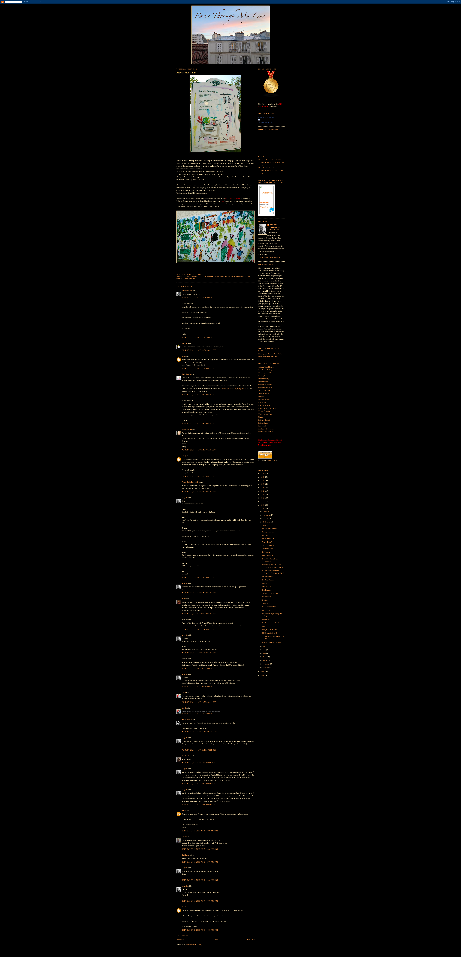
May (264, 653)
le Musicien (266, 552)
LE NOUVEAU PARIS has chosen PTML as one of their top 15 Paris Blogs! (270, 170)
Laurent (184, 837)
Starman (185, 343)
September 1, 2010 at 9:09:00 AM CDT (200, 901)
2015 (263, 491)
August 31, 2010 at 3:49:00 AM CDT (199, 450)
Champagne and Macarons (267, 373)
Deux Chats (266, 619)
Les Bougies (266, 590)
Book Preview (263, 213)
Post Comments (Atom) (194, 944)
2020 (263, 473)
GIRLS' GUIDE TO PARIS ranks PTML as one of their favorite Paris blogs (271, 162)
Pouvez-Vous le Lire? (187, 72)
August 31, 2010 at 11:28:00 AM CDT (199, 702)
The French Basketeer (265, 432)
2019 (263, 477)
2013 (263, 498)
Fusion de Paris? (267, 555)
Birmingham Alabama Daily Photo (270, 354)
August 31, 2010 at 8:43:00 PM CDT (198, 804)
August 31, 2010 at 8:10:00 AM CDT (199, 577)
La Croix (265, 535)
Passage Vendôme (268, 532)
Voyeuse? (265, 603)
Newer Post (180, 940)
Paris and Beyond (264, 420)
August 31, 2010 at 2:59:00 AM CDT (199, 423)
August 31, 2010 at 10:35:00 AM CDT (199, 668)
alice (183, 356)
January (265, 667)
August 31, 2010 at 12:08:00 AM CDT (199, 297)
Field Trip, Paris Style (269, 633)
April (265, 657)
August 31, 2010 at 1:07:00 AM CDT (199, 368)
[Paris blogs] (271, 96)
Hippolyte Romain (205, 276)
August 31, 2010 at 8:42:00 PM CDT (198, 783)
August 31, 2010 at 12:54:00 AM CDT (199, 350)
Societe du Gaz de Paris (270, 593)
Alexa (184, 599)
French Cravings (263, 378)
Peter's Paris (262, 426)
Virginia (185, 497)
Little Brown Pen (264, 399)
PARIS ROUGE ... (265, 202)
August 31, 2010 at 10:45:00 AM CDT (199, 686)
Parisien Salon (263, 423)
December (266, 511)
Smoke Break (266, 586)
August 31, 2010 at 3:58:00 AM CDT (199, 476)
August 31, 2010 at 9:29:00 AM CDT (199, 614)
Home (216, 940)
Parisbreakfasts (187, 429)
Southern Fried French (265, 429)
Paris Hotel (272, 460)
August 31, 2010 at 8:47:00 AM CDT (199, 593)
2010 (263, 508)
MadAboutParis (187, 290)
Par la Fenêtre (267, 610)
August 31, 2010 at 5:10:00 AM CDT (199, 492)
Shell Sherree (186, 374)
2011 (263, 505)
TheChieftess (186, 756)
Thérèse (184, 907)
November (266, 515)
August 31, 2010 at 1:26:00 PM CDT (198, 763)
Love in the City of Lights (267, 408)
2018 (263, 480)
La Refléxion (266, 596)
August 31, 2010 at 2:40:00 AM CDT (199, 394)
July (264, 646)
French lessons (190, 276)
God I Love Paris (264, 390)
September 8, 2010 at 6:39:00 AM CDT (200, 930)
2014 (263, 494)
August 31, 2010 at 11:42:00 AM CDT (199, 732)
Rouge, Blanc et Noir (269, 629)
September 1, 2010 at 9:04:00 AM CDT (200, 880)
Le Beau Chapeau (268, 580)
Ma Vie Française (264, 411)
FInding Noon (263, 376)
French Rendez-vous (265, 387)
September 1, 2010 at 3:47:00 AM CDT (200, 831)
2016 (263, 487)
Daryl (184, 692)
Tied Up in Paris (268, 545)
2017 (263, 484)
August (265, 525)
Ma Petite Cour (267, 576)
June (264, 650)
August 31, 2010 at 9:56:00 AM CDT (199, 653)
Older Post (251, 940)
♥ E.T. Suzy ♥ (187, 719)
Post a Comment (182, 936)
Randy (184, 456)
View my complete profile (269, 258)
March (265, 660)
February (266, 664)
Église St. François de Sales (271, 642)
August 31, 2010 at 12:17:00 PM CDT (199, 750)
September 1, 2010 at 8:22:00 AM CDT (200, 862)
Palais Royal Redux (268, 538)
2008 (263, 675)
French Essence (263, 381)
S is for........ (266, 600)
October (266, 518)
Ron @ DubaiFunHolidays (191, 482)
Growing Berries (263, 393)
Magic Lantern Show (265, 414)
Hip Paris (261, 396)
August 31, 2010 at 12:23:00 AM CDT (199, 337)
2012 (263, 501)
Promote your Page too (265, 122)
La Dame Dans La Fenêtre (271, 623)
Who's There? (267, 542)
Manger (260, 417)
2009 (263, 671)
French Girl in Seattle (265, 384)
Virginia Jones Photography (266, 117)
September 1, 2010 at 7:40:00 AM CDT (200, 849)
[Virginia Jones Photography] (259, 120)
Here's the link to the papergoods (233, 388)
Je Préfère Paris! (267, 548)
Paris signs (239, 276)
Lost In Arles (262, 402)
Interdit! (265, 583)
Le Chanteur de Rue (269, 607)
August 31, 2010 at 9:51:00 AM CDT (199, 629)
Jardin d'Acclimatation (223, 276)
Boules (264, 626)
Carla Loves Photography (266, 370)
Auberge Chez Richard (265, 367)
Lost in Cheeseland (264, 405)
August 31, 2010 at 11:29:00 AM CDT (199, 713)
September (266, 522)
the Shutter (185, 855)
